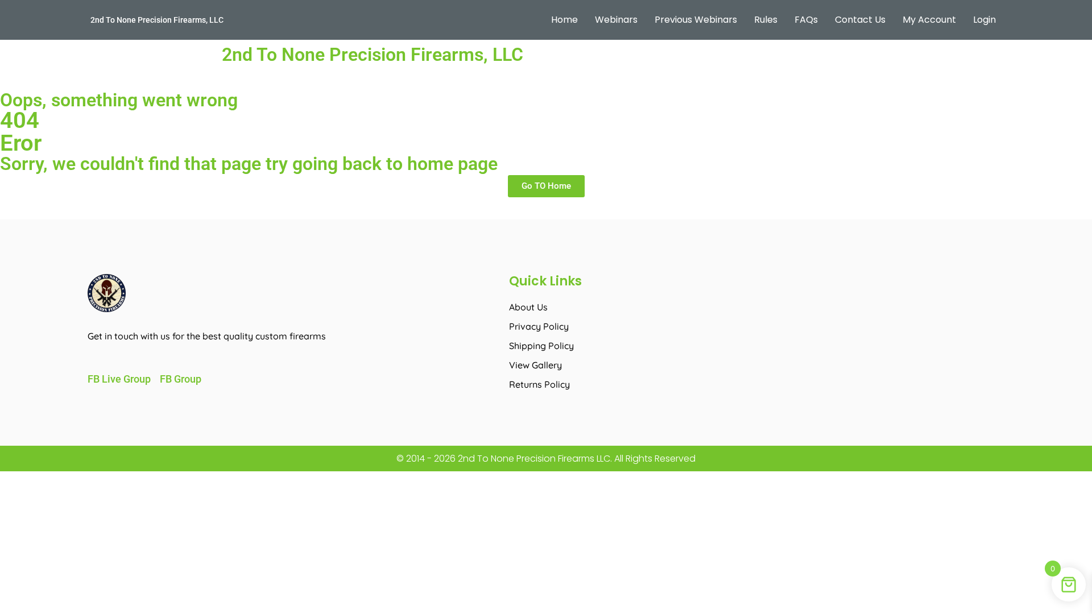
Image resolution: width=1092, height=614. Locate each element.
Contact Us (860, 19)
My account (929, 19)
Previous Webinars (696, 19)
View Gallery (535, 365)
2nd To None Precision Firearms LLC (533, 458)
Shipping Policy (541, 345)
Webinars (616, 19)
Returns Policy (539, 384)
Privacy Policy (539, 326)
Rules (765, 19)
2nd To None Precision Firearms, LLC (157, 19)
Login (984, 19)
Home (564, 19)
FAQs (806, 19)
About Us (528, 307)
